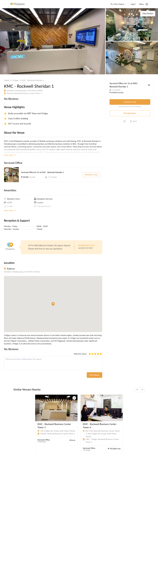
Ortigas (15, 80)
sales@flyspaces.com (86, 245)
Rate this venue (80, 354)
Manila (6, 80)
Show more (9, 155)
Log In (133, 4)
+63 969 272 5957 (85, 248)
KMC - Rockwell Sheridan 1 (33, 80)
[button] (53, 304)
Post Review (94, 375)
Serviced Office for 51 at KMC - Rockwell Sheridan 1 (42, 172)
